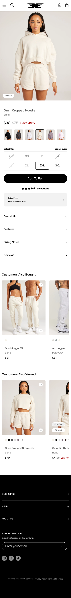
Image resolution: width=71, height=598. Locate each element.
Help (5, 506)
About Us (7, 519)
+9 (21, 440)
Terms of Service (55, 579)
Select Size (9, 149)
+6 (69, 440)
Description (11, 216)
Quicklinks (8, 494)
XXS (11, 156)
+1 (62, 340)
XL (27, 165)
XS (27, 156)
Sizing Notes (11, 242)
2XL (42, 165)
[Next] (63, 200)
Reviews (9, 255)
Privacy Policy (41, 579)
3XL (57, 165)
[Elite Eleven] (35, 5)
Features (9, 229)
